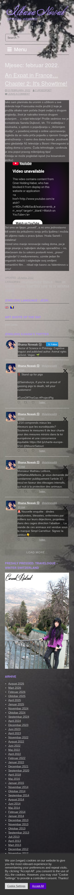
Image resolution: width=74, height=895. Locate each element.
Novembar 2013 (18, 824)
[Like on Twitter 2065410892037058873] (34, 450)
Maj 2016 (14, 778)
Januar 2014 (16, 816)
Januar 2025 (16, 704)
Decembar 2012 (18, 849)
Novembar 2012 (18, 853)
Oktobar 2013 (16, 828)
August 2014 (16, 799)
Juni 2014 (14, 803)
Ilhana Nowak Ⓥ (28, 365)
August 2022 (16, 741)
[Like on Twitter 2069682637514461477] (34, 402)
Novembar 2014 (18, 787)
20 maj (21, 466)
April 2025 (14, 700)
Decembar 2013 (18, 820)
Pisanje (48, 282)
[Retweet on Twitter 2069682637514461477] (26, 402)
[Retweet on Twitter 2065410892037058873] (26, 450)
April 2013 (14, 840)
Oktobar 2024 (16, 712)
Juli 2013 (14, 836)
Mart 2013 (14, 845)
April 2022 (14, 753)
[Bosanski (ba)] (12, 307)
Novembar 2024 (18, 708)
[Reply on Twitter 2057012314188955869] (19, 491)
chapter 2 (33, 286)
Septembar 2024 (18, 716)
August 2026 (16, 683)
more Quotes (11, 324)
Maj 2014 (14, 807)
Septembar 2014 (18, 795)
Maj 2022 (14, 749)
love (44, 286)
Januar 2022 (16, 762)
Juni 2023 (14, 729)
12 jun (21, 418)
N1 (50, 286)
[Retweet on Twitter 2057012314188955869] (26, 491)
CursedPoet (43, 90)
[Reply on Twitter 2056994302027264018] (19, 539)
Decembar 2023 (18, 725)
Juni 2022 (14, 745)
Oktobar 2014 (16, 791)
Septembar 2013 (18, 832)
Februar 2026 (16, 691)
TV (54, 286)
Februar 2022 (16, 758)
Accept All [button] (38, 886)
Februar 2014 (16, 811)
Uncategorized (31, 282)
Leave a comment (19, 94)
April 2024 (14, 720)
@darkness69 (49, 366)
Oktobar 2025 (16, 696)
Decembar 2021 (18, 766)
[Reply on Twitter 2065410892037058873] (19, 450)
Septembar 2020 (18, 770)
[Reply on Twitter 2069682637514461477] (19, 402)
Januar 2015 (16, 782)
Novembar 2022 (18, 737)
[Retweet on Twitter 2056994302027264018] (26, 539)
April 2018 (14, 774)
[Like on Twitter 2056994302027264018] (34, 539)
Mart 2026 (14, 687)
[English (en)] (6, 307)
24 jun (21, 370)
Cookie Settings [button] (16, 886)
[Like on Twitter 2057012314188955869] (34, 491)
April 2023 (14, 733)
